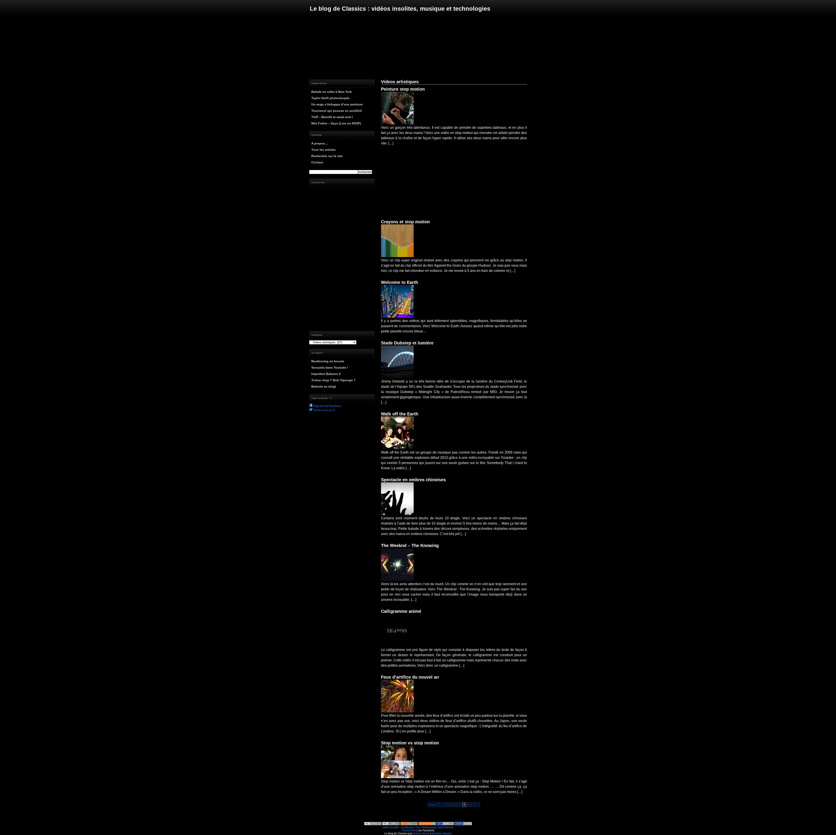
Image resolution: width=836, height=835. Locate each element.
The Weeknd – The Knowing (410, 545)
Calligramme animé (401, 611)
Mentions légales (441, 833)
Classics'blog (410, 830)
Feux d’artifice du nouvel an (410, 677)
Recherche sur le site (327, 156)
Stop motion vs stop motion (410, 742)
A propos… (319, 143)
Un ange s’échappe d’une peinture (337, 104)
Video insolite (391, 827)
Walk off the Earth (399, 414)
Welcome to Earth (399, 282)
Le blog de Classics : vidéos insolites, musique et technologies (400, 8)
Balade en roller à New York (331, 91)
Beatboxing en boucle (327, 361)
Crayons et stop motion (405, 221)
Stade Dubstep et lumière (407, 342)
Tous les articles (323, 149)
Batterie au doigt (323, 386)
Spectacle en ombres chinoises (413, 479)
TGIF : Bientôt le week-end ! (332, 117)
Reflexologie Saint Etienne (437, 827)
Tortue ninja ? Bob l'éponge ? (333, 380)
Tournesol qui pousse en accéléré (336, 110)
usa (417, 827)
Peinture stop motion (403, 89)
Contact (317, 162)
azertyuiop (407, 827)
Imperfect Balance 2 (326, 374)
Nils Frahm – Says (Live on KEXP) (336, 123)
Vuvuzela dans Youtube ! (329, 367)
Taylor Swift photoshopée (330, 98)
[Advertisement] (418, 45)
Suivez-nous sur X (324, 410)
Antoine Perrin (421, 833)
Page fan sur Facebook (327, 406)
